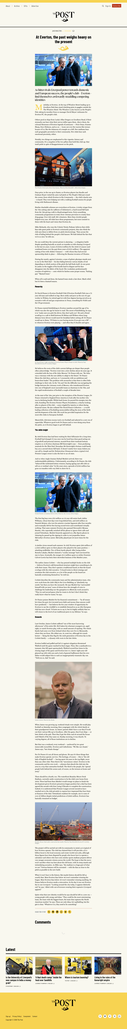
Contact (34, 1016)
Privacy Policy (16, 1016)
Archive (17, 6)
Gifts (25, 6)
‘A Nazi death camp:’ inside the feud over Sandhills (48, 979)
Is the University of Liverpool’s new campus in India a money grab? (19, 980)
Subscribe (116, 5)
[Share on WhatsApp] (61, 912)
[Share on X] (49, 912)
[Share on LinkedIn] (57, 912)
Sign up (8, 1016)
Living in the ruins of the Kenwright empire (104, 979)
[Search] (103, 6)
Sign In (108, 6)
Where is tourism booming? (76, 977)
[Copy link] (69, 912)
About (8, 6)
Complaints (26, 1016)
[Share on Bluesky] (65, 912)
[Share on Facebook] (53, 912)
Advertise (35, 6)
